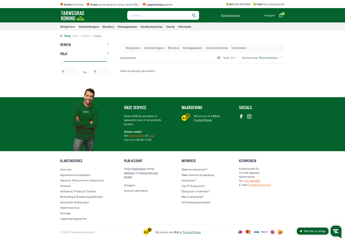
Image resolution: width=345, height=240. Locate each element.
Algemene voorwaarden (75, 175)
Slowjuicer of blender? (195, 191)
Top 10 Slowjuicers (193, 186)
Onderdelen (238, 47)
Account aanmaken (136, 190)
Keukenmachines (152, 26)
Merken (86, 35)
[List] (218, 57)
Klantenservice (230, 15)
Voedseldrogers (89, 26)
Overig (170, 26)
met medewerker (270, 4)
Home (75, 35)
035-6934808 (242, 4)
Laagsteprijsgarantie (73, 218)
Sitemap (65, 213)
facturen (129, 172)
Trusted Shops (203, 120)
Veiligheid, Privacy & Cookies (78, 191)
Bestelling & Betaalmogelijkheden (81, 196)
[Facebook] (241, 117)
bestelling (139, 168)
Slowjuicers (67, 26)
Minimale (68, 71)
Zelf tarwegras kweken (195, 202)
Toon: (226, 57)
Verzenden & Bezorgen (74, 202)
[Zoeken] (193, 15)
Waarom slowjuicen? (194, 169)
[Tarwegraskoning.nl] (82, 15)
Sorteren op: (250, 57)
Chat (151, 135)
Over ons (65, 169)
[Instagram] (249, 117)
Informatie (184, 26)
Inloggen (129, 185)
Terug (67, 35)
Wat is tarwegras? (192, 196)
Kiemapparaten (127, 26)
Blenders (108, 26)
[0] (280, 15)
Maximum (101, 71)
